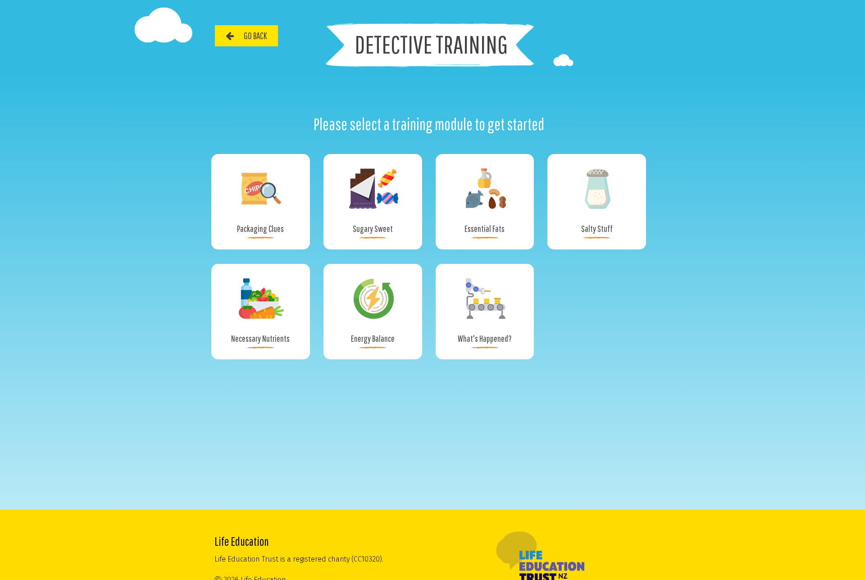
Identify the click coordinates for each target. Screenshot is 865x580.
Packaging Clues (260, 228)
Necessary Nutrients (260, 338)
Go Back (255, 35)
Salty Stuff (597, 228)
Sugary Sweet (373, 228)
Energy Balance (373, 338)
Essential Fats (484, 228)
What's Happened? (484, 338)
